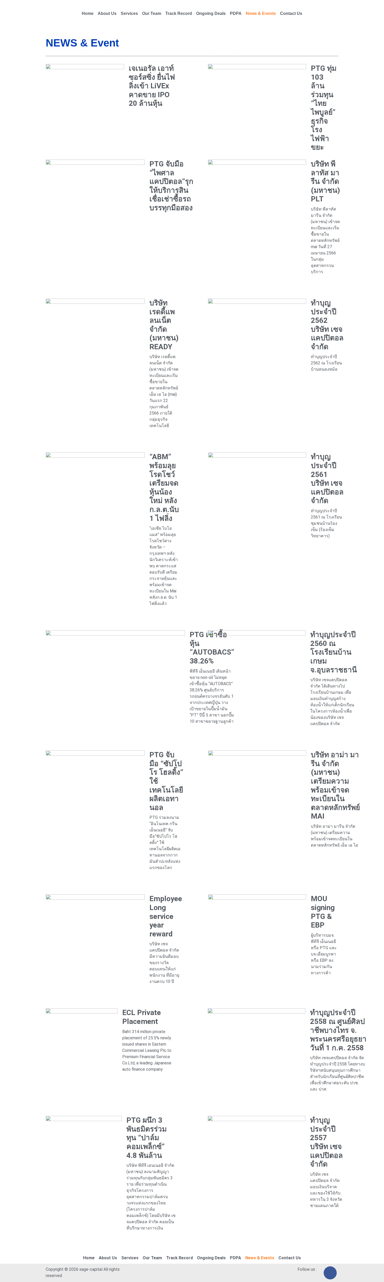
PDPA (236, 13)
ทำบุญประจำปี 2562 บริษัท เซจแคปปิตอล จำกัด (327, 325)
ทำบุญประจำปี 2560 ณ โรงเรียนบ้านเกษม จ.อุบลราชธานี (333, 652)
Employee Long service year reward (165, 916)
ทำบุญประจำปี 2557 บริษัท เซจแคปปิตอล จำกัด (326, 1142)
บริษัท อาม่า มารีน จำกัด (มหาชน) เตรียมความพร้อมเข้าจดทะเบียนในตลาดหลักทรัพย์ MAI (335, 785)
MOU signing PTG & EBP (323, 911)
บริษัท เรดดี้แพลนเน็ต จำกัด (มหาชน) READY (163, 325)
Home (88, 13)
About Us (107, 13)
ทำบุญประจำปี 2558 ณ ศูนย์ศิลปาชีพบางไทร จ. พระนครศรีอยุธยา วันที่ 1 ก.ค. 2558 (338, 1030)
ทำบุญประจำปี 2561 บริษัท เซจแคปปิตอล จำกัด (327, 478)
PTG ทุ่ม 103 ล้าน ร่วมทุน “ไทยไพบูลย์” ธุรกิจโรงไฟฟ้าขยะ (323, 107)
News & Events (261, 13)
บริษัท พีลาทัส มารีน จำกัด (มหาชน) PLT (325, 181)
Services (129, 13)
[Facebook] (330, 1272)
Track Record (178, 13)
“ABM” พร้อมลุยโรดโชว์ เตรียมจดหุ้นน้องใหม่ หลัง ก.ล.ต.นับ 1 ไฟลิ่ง (164, 487)
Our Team (151, 13)
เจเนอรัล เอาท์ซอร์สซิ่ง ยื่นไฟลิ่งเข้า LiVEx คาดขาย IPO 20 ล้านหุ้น (152, 86)
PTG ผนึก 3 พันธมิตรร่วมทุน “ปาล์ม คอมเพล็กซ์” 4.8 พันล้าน (146, 1137)
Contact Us (291, 13)
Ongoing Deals (211, 13)
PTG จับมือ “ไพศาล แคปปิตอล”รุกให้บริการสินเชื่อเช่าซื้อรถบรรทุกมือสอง (171, 186)
